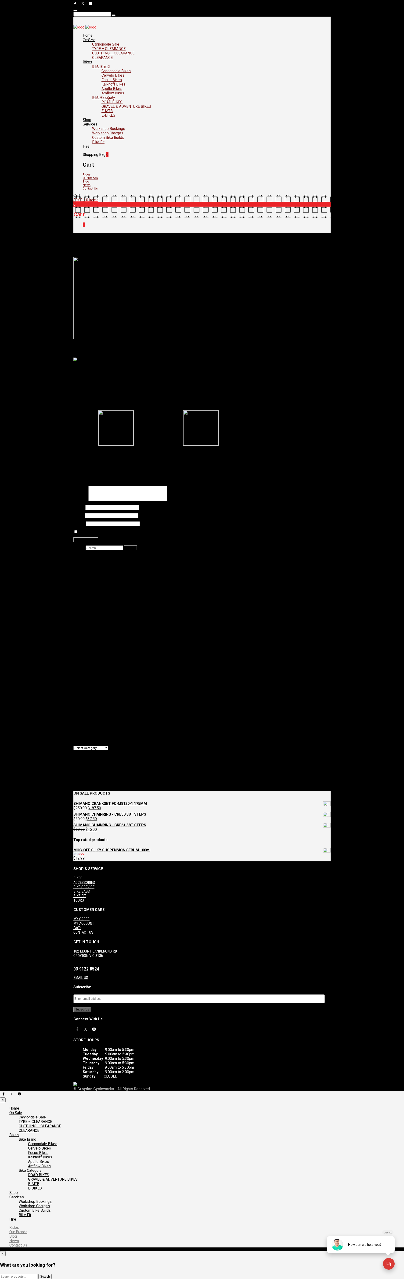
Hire (86, 146)
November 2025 (96, 640)
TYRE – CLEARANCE (109, 49)
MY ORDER (81, 919)
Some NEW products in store (94, 459)
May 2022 (91, 666)
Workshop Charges (107, 133)
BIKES (78, 878)
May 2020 (91, 693)
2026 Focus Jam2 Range (103, 567)
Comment (80, 500)
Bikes (87, 62)
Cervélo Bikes (112, 75)
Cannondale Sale (105, 44)
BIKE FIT (79, 896)
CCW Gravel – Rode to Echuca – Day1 (113, 580)
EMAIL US (80, 977)
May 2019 (91, 715)
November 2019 (96, 702)
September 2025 (96, 644)
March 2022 (92, 675)
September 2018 (96, 724)
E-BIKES (108, 115)
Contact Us (90, 188)
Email (78, 515)
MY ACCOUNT (83, 923)
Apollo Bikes (111, 88)
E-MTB (107, 111)
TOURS (78, 900)
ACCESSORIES (84, 882)
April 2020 (91, 697)
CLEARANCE (102, 57)
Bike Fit (98, 142)
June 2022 (91, 662)
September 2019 (96, 711)
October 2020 (94, 680)
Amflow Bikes (112, 93)
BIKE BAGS (81, 891)
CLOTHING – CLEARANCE (113, 53)
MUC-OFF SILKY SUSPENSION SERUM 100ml (160, 603)
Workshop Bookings (108, 128)
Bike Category (103, 97)
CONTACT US (83, 932)
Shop (87, 120)
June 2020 (91, 689)
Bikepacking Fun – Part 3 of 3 (130, 617)
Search (79, 547)
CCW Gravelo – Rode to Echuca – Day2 (114, 575)
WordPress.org (95, 780)
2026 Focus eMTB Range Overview (112, 571)
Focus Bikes (111, 80)
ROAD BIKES (112, 102)
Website (79, 524)
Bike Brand (101, 66)
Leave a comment (169, 255)
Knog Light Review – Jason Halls (110, 584)
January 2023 (94, 658)
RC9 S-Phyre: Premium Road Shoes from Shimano (110, 455)
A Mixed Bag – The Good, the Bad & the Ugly (137, 612)
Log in (88, 766)
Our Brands (90, 178)
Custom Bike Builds (108, 137)
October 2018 (94, 720)
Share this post (319, 456)
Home (88, 35)
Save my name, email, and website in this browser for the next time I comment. (137, 532)
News (86, 185)
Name (79, 507)
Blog (86, 181)
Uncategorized (144, 255)
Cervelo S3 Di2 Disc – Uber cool (131, 243)
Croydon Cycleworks (88, 255)
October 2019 (94, 706)
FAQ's (77, 928)
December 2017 (96, 729)
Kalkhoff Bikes (113, 84)
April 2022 (91, 671)
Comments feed (96, 775)
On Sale (89, 40)
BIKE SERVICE (83, 887)
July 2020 (91, 684)
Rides (86, 174)
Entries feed (93, 771)
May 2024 (91, 649)
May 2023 (91, 653)
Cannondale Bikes (116, 71)
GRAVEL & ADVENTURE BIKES (126, 106)
